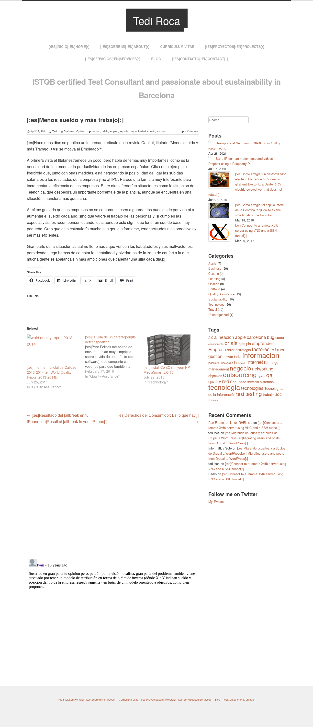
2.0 (210, 337)
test (240, 393)
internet (254, 361)
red (225, 381)
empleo (114, 131)
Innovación (227, 363)
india (237, 356)
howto (228, 356)
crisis (105, 131)
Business (69, 131)
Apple (212, 263)
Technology (216, 304)
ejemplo (245, 343)
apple (240, 337)
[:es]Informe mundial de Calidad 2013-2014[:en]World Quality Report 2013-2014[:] (51, 372)
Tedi (54, 131)
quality (214, 381)
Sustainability (217, 299)
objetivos (215, 375)
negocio (240, 368)
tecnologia (224, 387)
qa (269, 375)
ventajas (213, 400)
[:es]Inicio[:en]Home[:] (69, 46)
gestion (215, 356)
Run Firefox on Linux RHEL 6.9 (230, 422)
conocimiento (216, 344)
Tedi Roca (156, 20)
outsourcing (240, 374)
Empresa (217, 349)
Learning (214, 278)
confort (96, 131)
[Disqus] (113, 491)
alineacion (224, 337)
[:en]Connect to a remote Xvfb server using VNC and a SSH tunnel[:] (256, 230)
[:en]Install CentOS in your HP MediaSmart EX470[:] (167, 370)
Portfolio (214, 289)
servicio (253, 381)
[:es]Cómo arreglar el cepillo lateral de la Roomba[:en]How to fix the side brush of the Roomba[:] (259, 209)
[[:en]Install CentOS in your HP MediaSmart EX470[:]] (170, 350)
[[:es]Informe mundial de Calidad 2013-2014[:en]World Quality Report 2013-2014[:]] (53, 350)
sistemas (267, 381)
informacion (260, 355)
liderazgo (271, 362)
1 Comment (192, 131)
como (279, 337)
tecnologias (252, 388)
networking (262, 368)
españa (124, 131)
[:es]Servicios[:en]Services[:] (112, 58)
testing (253, 394)
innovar (240, 362)
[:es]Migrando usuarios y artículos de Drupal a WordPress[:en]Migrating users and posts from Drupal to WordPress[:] (244, 437)
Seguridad (238, 381)
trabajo (160, 131)
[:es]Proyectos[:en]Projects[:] (234, 46)
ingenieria (214, 363)
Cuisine (213, 273)
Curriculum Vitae (177, 46)
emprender (262, 343)
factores (260, 349)
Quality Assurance (221, 294)
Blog (156, 58)
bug (270, 337)
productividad (138, 131)
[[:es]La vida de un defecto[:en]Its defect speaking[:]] (114, 357)
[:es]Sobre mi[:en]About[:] (124, 46)
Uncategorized (218, 314)
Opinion (80, 131)
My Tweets (216, 501)
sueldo (151, 131)
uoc (278, 394)
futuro (279, 349)
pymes (261, 376)
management (218, 368)
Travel (212, 309)
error (231, 349)
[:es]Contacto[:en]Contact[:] (200, 58)
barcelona (256, 337)
